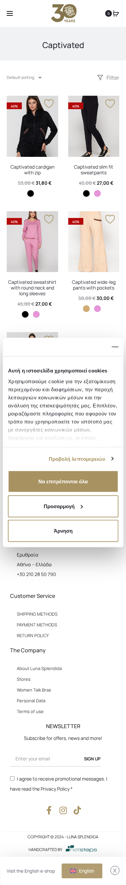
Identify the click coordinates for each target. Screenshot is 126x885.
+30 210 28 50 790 (36, 574)
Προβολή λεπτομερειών (77, 458)
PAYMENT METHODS (37, 625)
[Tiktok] (77, 810)
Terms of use (30, 711)
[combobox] (24, 77)
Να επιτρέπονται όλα (63, 481)
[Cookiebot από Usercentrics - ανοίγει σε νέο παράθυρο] (89, 347)
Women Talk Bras (34, 690)
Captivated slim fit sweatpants (93, 170)
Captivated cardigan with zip (32, 170)
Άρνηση (63, 531)
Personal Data (31, 701)
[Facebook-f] (49, 810)
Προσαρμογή (59, 506)
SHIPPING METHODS (37, 614)
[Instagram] (63, 810)
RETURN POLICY (33, 635)
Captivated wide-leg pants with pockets (94, 285)
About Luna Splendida (39, 668)
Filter (112, 77)
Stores (24, 679)
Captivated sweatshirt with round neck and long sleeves (32, 288)
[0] (116, 13)
